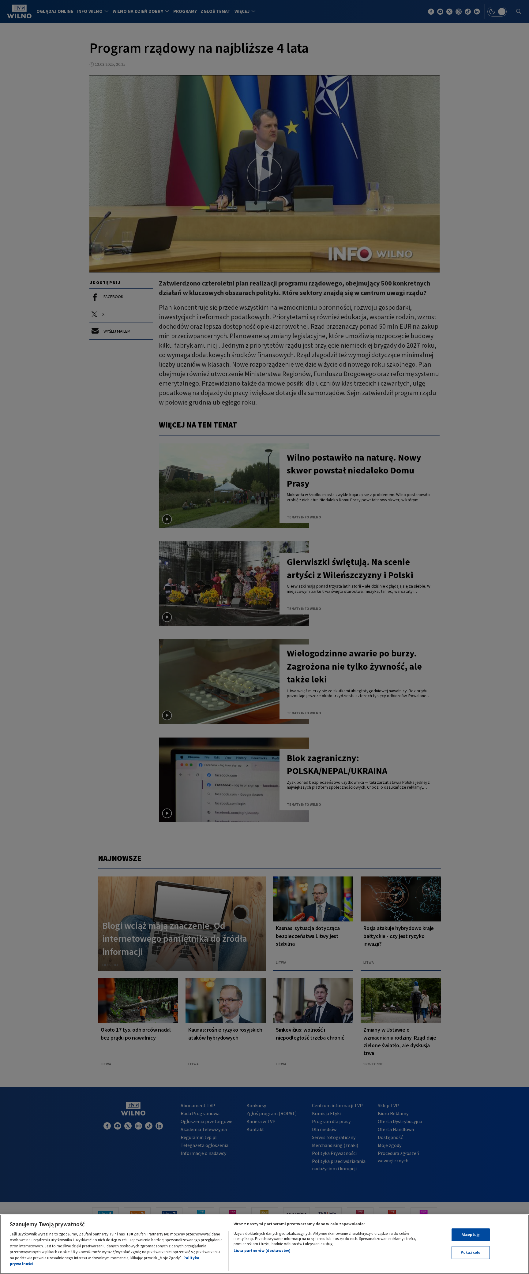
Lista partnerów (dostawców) (262, 1250)
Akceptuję (471, 1234)
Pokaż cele (470, 1252)
